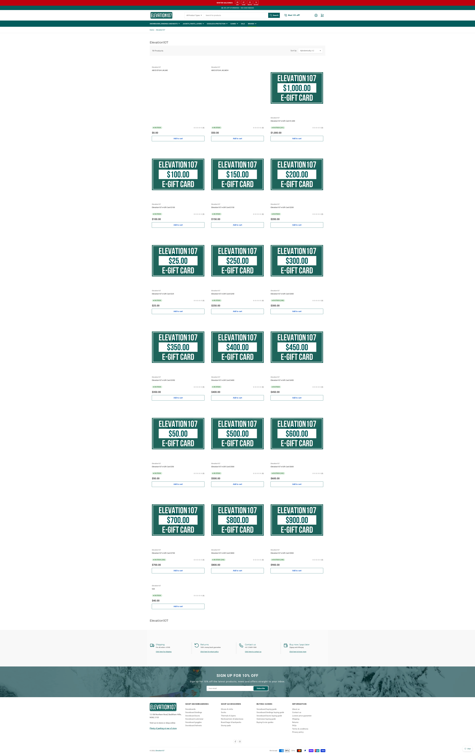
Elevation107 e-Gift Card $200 (282, 207)
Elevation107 (160, 30)
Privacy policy (298, 732)
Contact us (296, 712)
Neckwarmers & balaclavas (232, 719)
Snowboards (190, 709)
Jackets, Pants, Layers (192, 24)
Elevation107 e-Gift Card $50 (163, 467)
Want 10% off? (294, 15)
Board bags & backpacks (231, 722)
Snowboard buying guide (267, 709)
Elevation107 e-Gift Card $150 (222, 207)
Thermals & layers (228, 716)
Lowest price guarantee (301, 716)
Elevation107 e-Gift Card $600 (282, 467)
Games (233, 24)
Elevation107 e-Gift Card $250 (222, 294)
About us (296, 709)
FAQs (294, 725)
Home (152, 30)
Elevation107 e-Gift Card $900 (282, 553)
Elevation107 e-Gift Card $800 (222, 553)
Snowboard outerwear (194, 719)
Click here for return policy (209, 652)
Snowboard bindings (193, 712)
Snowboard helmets (193, 725)
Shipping (295, 719)
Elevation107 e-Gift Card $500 (222, 467)
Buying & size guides (265, 722)
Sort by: (294, 51)
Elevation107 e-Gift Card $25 (163, 294)
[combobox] (242, 15)
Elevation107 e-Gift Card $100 (163, 207)
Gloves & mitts (227, 709)
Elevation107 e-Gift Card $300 (282, 294)
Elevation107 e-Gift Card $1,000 (283, 121)
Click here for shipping (163, 652)
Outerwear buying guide (266, 719)
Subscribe (261, 688)
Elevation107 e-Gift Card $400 (222, 380)
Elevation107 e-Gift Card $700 (163, 553)
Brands (251, 24)
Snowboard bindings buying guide (270, 712)
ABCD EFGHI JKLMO (160, 70)
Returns (295, 722)
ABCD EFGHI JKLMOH (219, 70)
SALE (243, 24)
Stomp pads (226, 725)
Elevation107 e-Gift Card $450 (282, 380)
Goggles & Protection (216, 24)
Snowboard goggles (193, 722)
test (153, 589)
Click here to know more (297, 652)
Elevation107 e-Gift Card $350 (163, 380)
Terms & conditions (300, 729)
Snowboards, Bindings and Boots (164, 24)
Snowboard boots (192, 716)
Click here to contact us (253, 652)
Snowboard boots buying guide (269, 716)
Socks (223, 712)
